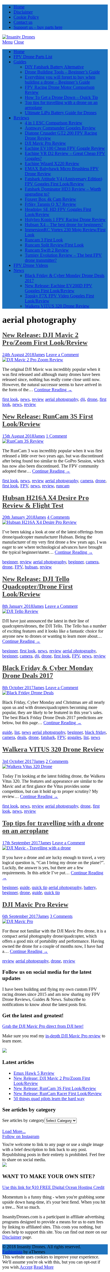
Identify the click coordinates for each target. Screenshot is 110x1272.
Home (19, 7)
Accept (26, 1267)
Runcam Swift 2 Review (47, 250)
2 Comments (57, 761)
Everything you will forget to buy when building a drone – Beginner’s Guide (60, 80)
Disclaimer (23, 12)
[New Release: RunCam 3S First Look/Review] (23, 441)
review (38, 399)
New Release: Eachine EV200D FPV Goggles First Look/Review (58, 288)
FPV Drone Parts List (33, 56)
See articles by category (23, 1120)
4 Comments (58, 517)
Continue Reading (53, 389)
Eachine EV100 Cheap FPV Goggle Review (65, 148)
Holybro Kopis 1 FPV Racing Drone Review (65, 219)
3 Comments (61, 916)
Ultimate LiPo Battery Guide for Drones (60, 112)
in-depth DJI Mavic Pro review (73, 1035)
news (25, 399)
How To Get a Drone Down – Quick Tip (61, 97)
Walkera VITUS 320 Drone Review (57, 306)
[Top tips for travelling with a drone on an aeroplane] (36, 847)
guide (7, 732)
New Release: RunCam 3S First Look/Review (55, 1088)
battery (90, 887)
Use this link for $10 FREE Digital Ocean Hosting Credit (53, 1187)
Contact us (23, 22)
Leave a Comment (62, 354)
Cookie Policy (26, 17)
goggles (74, 737)
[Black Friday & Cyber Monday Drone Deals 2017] (28, 692)
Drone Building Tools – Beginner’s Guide (62, 72)
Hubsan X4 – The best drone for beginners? (64, 224)
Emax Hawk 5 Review (34, 1073)
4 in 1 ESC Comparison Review (53, 122)
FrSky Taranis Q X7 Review (50, 204)
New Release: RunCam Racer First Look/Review (58, 1093)
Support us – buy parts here (38, 27)
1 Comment (56, 436)
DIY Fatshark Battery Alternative (54, 66)
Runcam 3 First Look (44, 239)
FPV (24, 485)
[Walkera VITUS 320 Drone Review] (27, 766)
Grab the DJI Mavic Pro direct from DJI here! (42, 1026)
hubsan (31, 566)
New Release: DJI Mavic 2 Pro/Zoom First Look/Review (44, 338)
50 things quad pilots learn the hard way (49, 1098)
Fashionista (12, 1251)
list (16, 732)
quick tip (39, 887)
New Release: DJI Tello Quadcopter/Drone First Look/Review (37, 586)
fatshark (48, 737)
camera (86, 480)
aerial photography (61, 399)
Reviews (21, 117)
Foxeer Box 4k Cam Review (50, 199)
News (19, 270)
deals (21, 737)
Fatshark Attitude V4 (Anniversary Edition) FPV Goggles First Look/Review (63, 181)
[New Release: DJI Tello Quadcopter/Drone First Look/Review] (20, 611)
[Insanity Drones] (18, 36)
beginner (9, 561)
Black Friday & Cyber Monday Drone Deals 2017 (47, 671)
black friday (95, 732)
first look (10, 399)
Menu (7, 42)
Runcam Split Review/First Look (54, 245)
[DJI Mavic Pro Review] (17, 921)
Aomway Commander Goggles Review (60, 128)
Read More (44, 1267)
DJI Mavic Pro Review (45, 143)
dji (82, 399)
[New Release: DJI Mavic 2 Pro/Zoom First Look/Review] (32, 359)
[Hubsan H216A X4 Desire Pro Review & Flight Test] (39, 522)
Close (19, 42)
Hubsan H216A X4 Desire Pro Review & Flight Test (45, 501)
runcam (62, 485)
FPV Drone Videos (31, 265)
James (39, 354)
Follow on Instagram (20, 1136)
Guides (20, 61)
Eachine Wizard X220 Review (52, 163)
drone (92, 399)
